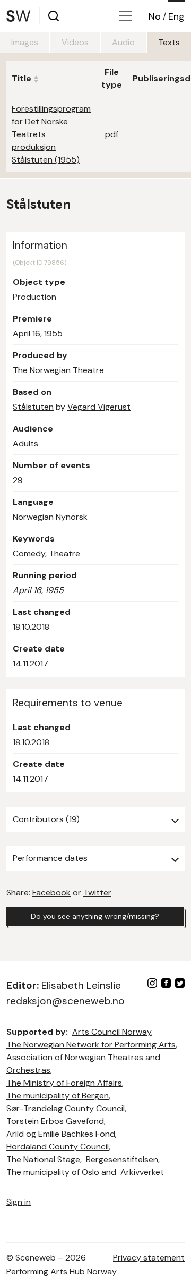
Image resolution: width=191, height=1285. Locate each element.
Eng (176, 16)
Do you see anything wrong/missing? (95, 916)
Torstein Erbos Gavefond (55, 1121)
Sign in (18, 1201)
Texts (169, 42)
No (155, 16)
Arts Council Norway (111, 1031)
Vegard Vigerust (99, 406)
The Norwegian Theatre (58, 370)
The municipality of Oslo (52, 1172)
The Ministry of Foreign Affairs (64, 1082)
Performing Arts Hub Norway (61, 1271)
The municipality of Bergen (57, 1095)
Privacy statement (149, 1257)
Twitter (97, 892)
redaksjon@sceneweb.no (65, 1001)
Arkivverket (142, 1172)
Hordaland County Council (57, 1146)
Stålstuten (33, 406)
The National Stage (43, 1159)
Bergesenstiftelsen (122, 1159)
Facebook (51, 892)
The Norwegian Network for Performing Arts (91, 1044)
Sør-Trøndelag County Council (65, 1108)
